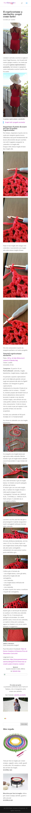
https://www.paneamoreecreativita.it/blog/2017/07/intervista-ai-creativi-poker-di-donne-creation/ (15, 662)
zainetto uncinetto (20, 695)
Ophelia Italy (17, 671)
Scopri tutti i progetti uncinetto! (15, 122)
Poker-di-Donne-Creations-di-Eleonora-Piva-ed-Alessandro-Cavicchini (15, 651)
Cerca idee (24, 724)
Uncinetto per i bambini (9, 19)
